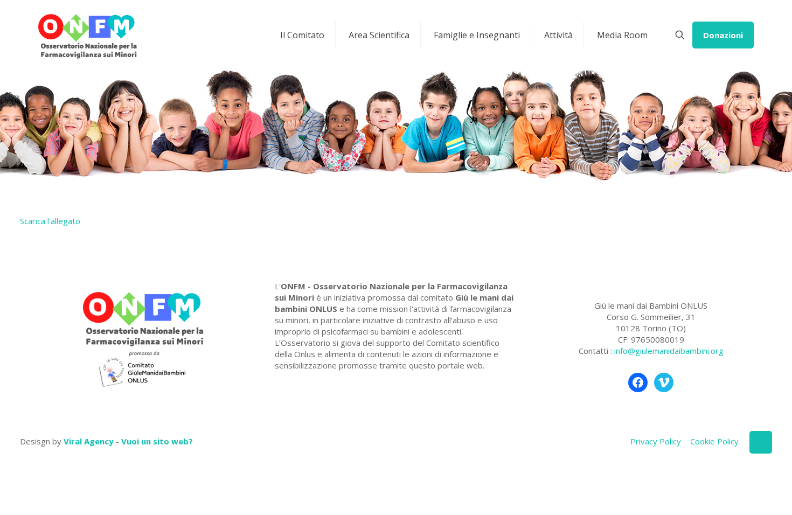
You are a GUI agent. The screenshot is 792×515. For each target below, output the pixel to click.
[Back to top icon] (760, 442)
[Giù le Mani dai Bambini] (87, 35)
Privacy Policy (655, 441)
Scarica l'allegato (50, 220)
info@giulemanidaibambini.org (669, 350)
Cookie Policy (714, 441)
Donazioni (723, 35)
